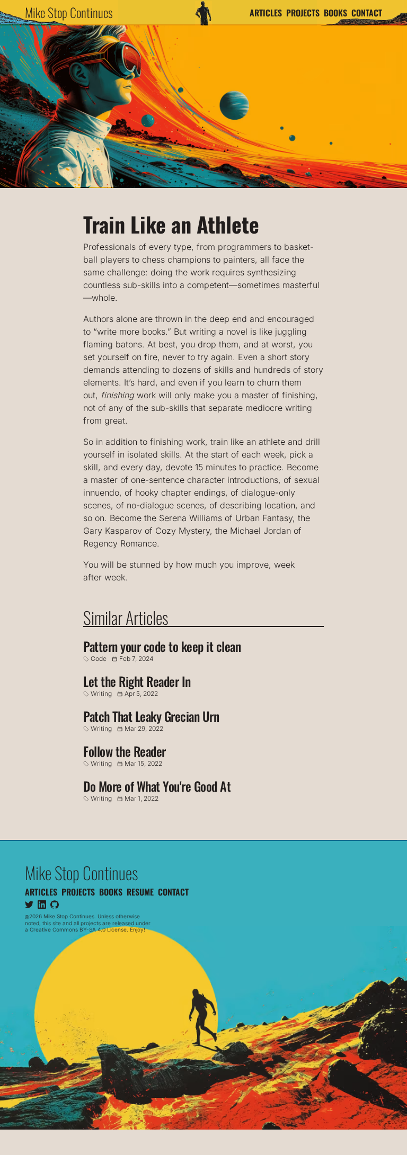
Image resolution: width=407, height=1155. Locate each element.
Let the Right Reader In (137, 681)
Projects (303, 12)
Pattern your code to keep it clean (162, 646)
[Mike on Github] (54, 904)
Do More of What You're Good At (157, 785)
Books (335, 12)
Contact (366, 12)
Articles (266, 12)
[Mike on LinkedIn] (42, 904)
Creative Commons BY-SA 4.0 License (78, 929)
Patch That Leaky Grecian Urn (151, 716)
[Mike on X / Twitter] (29, 904)
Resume (140, 891)
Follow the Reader (124, 750)
